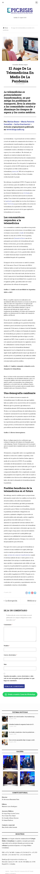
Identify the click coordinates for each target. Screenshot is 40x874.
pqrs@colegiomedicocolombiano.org (16, 859)
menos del (15, 171)
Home (6, 28)
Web (5, 664)
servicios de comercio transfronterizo (18, 555)
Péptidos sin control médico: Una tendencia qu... (22, 716)
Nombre (7, 645)
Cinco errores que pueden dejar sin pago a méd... (22, 740)
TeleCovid (11, 204)
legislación (8, 201)
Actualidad (15, 65)
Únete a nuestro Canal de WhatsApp (21, 694)
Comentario (8, 624)
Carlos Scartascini (22, 124)
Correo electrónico (10, 655)
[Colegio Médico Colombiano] (20, 11)
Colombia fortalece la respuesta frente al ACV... (21, 724)
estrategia (26, 193)
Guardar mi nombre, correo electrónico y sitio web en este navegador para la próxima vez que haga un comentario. (19, 678)
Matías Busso (13, 121)
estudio (21, 233)
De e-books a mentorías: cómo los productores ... (22, 732)
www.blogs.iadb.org (15, 129)
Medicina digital (23, 65)
